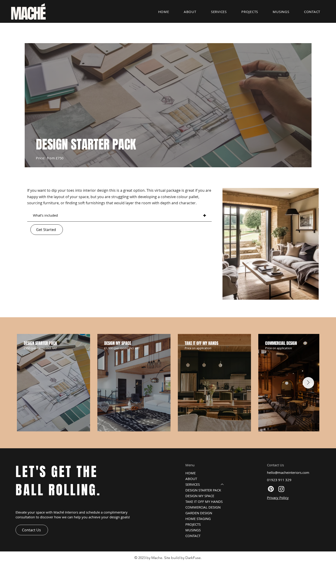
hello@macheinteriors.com (288, 472)
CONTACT (192, 535)
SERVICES (192, 484)
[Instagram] (281, 489)
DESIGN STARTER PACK (203, 490)
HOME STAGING (198, 518)
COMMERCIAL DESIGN (203, 507)
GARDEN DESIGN (198, 513)
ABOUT (191, 478)
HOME (190, 473)
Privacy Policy (278, 497)
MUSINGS (193, 530)
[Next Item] (308, 382)
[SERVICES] (222, 484)
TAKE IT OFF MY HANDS (204, 501)
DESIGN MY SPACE (199, 495)
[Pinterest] (271, 489)
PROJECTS (193, 524)
